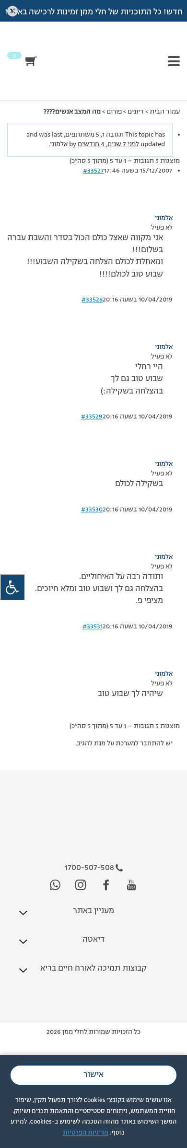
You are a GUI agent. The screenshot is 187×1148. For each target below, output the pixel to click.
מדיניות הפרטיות (85, 1133)
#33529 (92, 416)
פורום (114, 111)
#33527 (93, 170)
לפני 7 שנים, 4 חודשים (108, 144)
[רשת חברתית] (131, 886)
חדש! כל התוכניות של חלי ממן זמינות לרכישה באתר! (94, 12)
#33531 (92, 626)
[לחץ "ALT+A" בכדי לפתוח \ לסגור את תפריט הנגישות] (12, 587)
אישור (93, 1075)
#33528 (92, 299)
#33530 (92, 509)
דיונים (136, 111)
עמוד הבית (165, 111)
